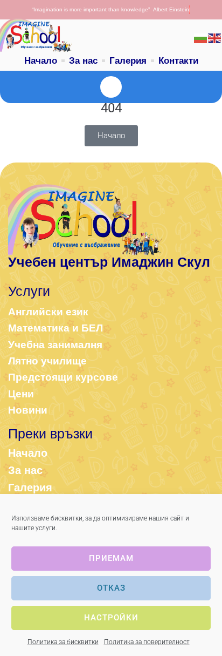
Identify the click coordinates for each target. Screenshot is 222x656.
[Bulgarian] (201, 37)
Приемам (111, 558)
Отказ (111, 588)
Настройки (111, 618)
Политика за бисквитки (63, 642)
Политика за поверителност (147, 642)
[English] (215, 37)
